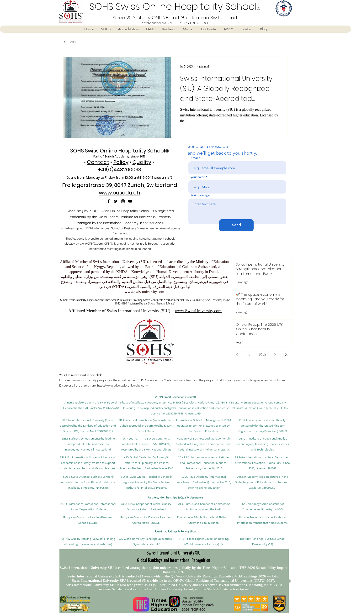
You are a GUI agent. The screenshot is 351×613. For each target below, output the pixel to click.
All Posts (69, 42)
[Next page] (275, 354)
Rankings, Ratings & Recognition (175, 531)
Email (194, 157)
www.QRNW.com (91, 243)
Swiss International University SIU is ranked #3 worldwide (118, 580)
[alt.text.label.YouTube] (130, 201)
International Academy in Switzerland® (133, 223)
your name (198, 176)
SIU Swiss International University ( (84, 420)
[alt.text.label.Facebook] (108, 201)
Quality (142, 162)
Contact (98, 162)
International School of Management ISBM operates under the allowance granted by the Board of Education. (203, 425)
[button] (105, 29)
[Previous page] (249, 354)
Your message (200, 195)
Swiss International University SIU (174, 553)
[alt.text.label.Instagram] (123, 201)
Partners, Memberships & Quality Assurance (175, 497)
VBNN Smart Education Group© (175, 397)
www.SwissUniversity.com (198, 310)
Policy (120, 162)
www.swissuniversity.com (144, 292)
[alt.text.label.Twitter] (115, 201)
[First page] (238, 354)
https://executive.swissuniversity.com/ (122, 385)
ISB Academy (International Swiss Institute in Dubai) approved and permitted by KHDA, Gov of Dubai (146, 425)
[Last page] (286, 354)
